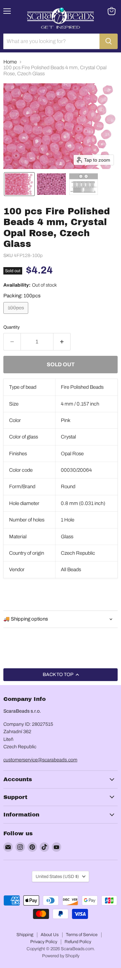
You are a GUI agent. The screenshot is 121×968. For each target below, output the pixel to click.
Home (10, 62)
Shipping (24, 934)
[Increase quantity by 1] (62, 341)
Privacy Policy (43, 941)
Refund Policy (78, 941)
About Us (49, 934)
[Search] (108, 41)
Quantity (11, 327)
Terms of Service (81, 934)
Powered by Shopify (60, 956)
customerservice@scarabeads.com (40, 759)
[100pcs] (16, 315)
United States (57, 876)
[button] (19, 184)
